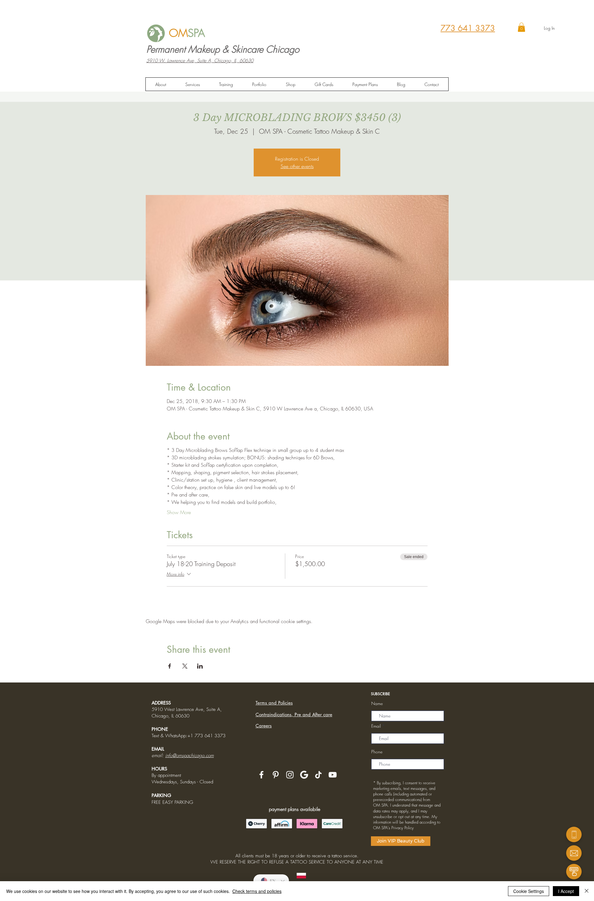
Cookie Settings (528, 891)
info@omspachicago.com (189, 755)
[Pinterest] (276, 775)
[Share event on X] (185, 666)
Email (376, 726)
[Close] (586, 891)
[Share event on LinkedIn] (200, 666)
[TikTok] (318, 775)
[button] (521, 27)
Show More (179, 512)
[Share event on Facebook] (170, 666)
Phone (376, 752)
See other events (297, 166)
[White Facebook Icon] (261, 775)
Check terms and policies (257, 891)
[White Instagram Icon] (290, 775)
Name (377, 703)
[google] (304, 775)
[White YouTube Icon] (333, 775)
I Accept (566, 891)
